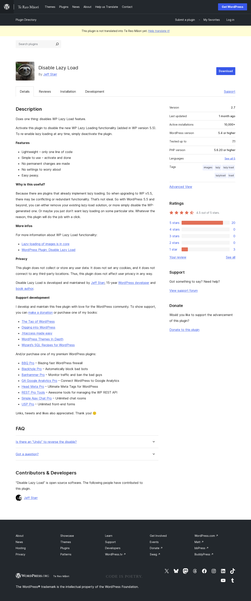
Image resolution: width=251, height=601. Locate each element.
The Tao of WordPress (38, 321)
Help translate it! (159, 31)
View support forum (183, 290)
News (19, 542)
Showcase (67, 535)
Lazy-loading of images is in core (45, 244)
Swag (155, 554)
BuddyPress (204, 554)
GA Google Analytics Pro (39, 381)
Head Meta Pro (33, 386)
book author (24, 289)
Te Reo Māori (61, 576)
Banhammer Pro (33, 375)
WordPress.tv (115, 554)
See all (230, 257)
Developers (112, 548)
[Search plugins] (57, 44)
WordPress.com (206, 535)
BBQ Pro (28, 363)
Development (94, 91)
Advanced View (180, 187)
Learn (108, 535)
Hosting (21, 548)
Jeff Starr (50, 74)
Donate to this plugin (184, 330)
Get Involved (158, 535)
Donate (156, 548)
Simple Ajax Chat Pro (37, 398)
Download (226, 71)
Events (154, 542)
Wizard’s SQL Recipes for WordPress (48, 345)
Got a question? (27, 454)
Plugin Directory (26, 19)
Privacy (20, 554)
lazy (218, 167)
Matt (199, 542)
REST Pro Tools (33, 392)
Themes (65, 542)
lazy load (228, 167)
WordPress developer (133, 283)
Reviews (45, 91)
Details (25, 91)
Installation (68, 91)
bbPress (202, 548)
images (208, 167)
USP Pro (28, 404)
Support (229, 91)
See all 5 (230, 158)
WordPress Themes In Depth (42, 339)
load (231, 175)
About (20, 535)
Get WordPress (232, 6)
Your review (177, 257)
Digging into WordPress (38, 327)
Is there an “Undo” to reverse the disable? (46, 442)
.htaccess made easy (37, 333)
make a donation (40, 312)
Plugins (65, 548)
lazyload (221, 175)
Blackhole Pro (32, 369)
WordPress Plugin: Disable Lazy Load (48, 250)
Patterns (65, 554)
